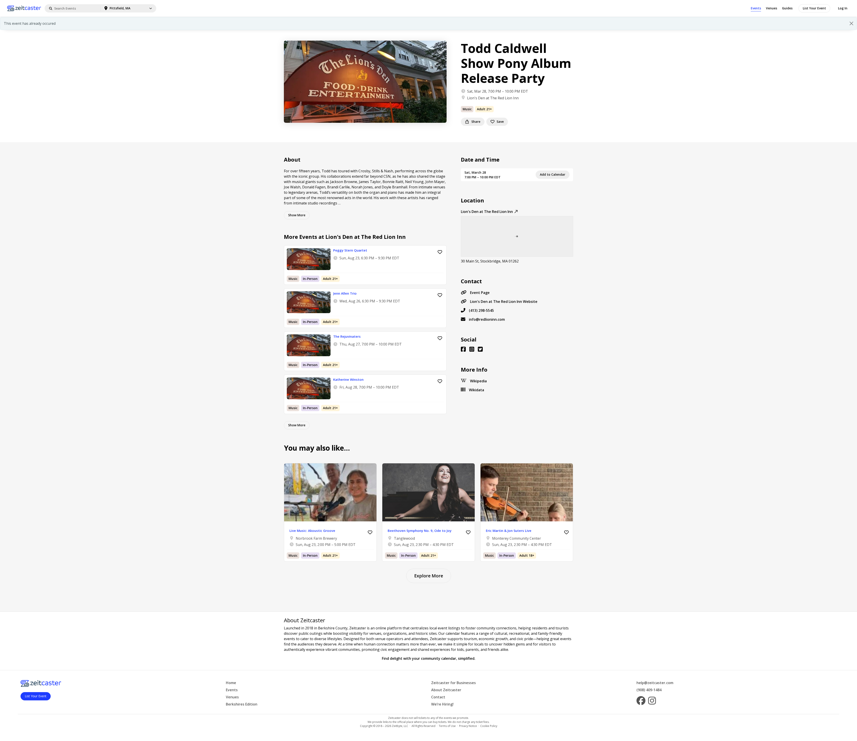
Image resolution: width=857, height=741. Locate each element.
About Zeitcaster (446, 689)
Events (756, 8)
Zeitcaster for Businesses (453, 682)
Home (231, 682)
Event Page (480, 292)
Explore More (428, 576)
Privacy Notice (468, 726)
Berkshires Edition (241, 704)
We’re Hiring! (442, 704)
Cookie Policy (488, 726)
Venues (771, 8)
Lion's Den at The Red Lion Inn (493, 98)
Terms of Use (447, 726)
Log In (842, 8)
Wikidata (476, 389)
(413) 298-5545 (481, 310)
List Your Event (814, 8)
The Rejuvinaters (347, 336)
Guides (787, 8)
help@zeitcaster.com (655, 682)
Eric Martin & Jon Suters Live (508, 530)
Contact (438, 697)
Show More (296, 215)
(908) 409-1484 (649, 689)
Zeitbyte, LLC (400, 726)
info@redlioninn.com (487, 319)
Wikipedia (478, 381)
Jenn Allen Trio (345, 293)
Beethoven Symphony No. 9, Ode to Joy (419, 530)
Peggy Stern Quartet (350, 250)
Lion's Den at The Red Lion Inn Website (503, 301)
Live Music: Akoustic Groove (312, 530)
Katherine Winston (348, 379)
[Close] (851, 23)
